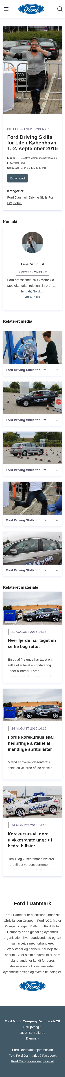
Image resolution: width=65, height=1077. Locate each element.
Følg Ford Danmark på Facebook (33, 1055)
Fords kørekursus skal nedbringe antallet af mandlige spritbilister (31, 743)
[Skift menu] (6, 9)
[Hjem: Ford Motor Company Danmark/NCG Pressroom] (31, 9)
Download (17, 178)
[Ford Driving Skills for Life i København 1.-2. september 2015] (32, 347)
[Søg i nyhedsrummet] (60, 9)
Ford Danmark (17, 197)
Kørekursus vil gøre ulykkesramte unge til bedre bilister (30, 839)
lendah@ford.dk (32, 291)
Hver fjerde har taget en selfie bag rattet (32, 643)
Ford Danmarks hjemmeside (32, 1050)
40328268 (32, 297)
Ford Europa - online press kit (32, 1061)
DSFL (17, 203)
